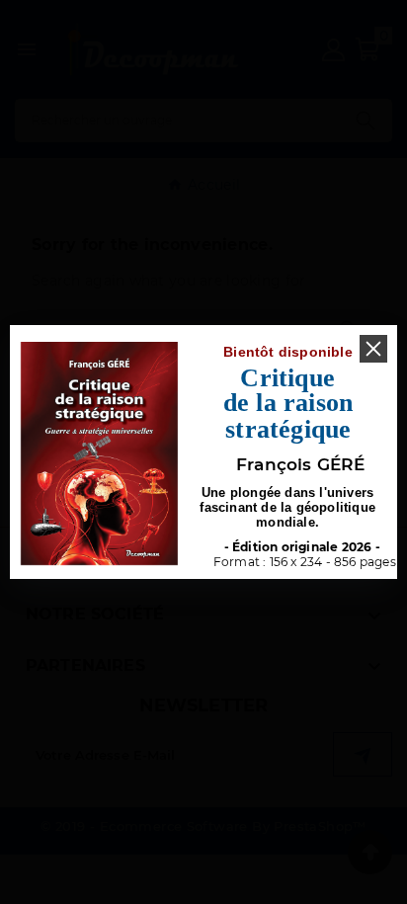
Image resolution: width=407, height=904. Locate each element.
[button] (373, 349)
